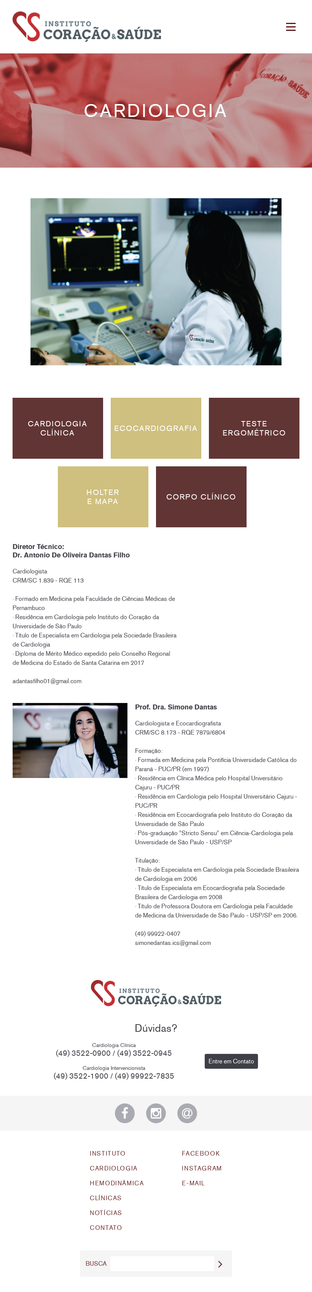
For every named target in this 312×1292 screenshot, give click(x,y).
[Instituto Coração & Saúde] (87, 26)
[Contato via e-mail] (187, 1113)
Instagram (202, 1168)
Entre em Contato (231, 1061)
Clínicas (106, 1198)
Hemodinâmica (117, 1183)
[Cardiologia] (156, 281)
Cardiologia (114, 1168)
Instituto (108, 1153)
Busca (96, 1263)
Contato (106, 1227)
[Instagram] (156, 1113)
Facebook (201, 1153)
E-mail (193, 1183)
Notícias (106, 1213)
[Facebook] (125, 1113)
